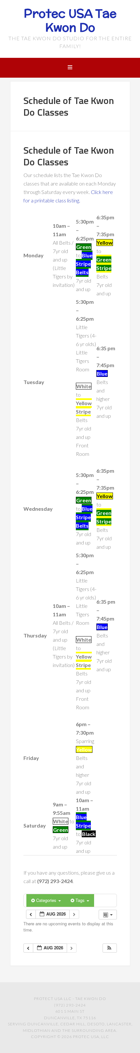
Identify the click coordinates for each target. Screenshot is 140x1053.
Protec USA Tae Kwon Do (70, 20)
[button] (109, 948)
